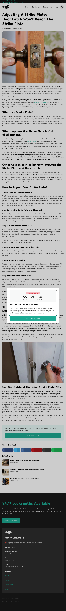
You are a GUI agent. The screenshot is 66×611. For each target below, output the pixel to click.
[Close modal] (56, 290)
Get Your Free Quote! (33, 318)
